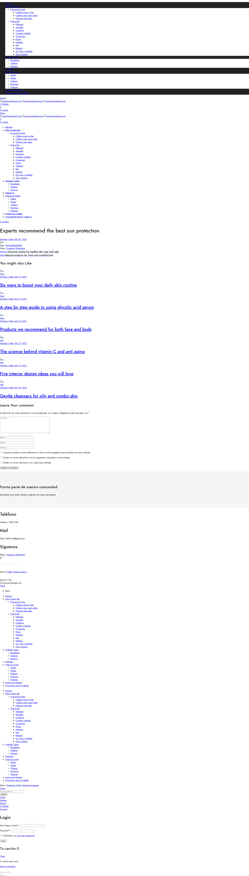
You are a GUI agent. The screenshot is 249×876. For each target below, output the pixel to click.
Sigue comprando (7, 866)
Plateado (19, 24)
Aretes (13, 78)
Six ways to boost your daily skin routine (38, 285)
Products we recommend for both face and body (46, 329)
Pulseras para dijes (24, 18)
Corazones (20, 36)
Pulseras (14, 87)
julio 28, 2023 (20, 387)
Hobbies (19, 42)
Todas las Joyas (12, 72)
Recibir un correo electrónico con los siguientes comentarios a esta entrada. (36, 457)
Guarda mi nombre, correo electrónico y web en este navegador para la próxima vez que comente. (47, 452)
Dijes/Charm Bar (12, 6)
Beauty (16, 245)
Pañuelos (9, 69)
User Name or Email (9, 825)
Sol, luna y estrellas (24, 51)
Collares (14, 63)
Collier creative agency (17, 571)
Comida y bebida (23, 33)
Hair (2, 340)
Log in (3, 841)
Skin (20, 245)
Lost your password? (26, 835)
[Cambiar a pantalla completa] (4, 872)
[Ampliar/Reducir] (1, 872)
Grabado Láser (12, 57)
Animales (19, 27)
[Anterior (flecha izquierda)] (1, 875)
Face (2, 273)
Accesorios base (17, 9)
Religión (19, 48)
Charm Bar (15, 21)
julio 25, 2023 (20, 239)
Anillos (13, 75)
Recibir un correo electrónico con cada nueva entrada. (27, 462)
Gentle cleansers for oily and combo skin (39, 396)
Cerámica (20, 30)
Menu (2, 113)
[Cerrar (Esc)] (9, 872)
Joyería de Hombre (13, 90)
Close (2, 585)
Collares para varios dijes (27, 15)
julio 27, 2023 (20, 276)
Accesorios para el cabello (17, 93)
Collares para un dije (25, 12)
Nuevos (8, 3)
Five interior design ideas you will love (36, 374)
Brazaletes (15, 60)
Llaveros (14, 66)
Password (5, 830)
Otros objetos (22, 54)
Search (3, 794)
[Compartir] (6, 872)
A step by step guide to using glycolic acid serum (47, 307)
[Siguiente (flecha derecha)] (4, 875)
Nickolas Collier (7, 239)
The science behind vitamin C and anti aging (42, 351)
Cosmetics (4, 221)
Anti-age (9, 245)
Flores (18, 39)
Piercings (14, 84)
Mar (17, 45)
